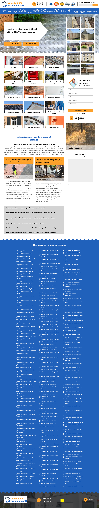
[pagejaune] (62, 500)
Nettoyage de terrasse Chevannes (73, 317)
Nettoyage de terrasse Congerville (73, 312)
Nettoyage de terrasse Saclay (24, 460)
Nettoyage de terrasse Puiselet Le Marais (49, 251)
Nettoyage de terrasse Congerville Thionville (26, 371)
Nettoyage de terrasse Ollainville (49, 293)
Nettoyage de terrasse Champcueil (73, 337)
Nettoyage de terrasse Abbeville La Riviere (73, 482)
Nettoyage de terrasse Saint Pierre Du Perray (26, 411)
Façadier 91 (4, 11)
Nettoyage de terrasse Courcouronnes (70, 294)
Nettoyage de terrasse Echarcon (73, 267)
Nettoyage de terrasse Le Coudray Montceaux (73, 301)
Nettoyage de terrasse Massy (48, 355)
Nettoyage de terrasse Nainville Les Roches (50, 301)
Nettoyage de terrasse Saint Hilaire (26, 428)
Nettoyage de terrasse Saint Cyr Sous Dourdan (26, 449)
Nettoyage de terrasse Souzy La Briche (25, 375)
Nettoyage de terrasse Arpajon (72, 473)
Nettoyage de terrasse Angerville (73, 479)
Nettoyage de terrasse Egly (71, 264)
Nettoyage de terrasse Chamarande (74, 340)
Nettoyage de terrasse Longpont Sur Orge (50, 372)
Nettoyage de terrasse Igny (48, 411)
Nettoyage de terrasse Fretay (24, 256)
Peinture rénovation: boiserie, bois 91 (22, 11)
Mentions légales (58, 505)
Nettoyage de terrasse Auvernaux (73, 461)
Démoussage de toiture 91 (63, 11)
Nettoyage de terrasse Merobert (49, 344)
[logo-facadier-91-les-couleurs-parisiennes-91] (12, 4)
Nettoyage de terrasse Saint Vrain (25, 398)
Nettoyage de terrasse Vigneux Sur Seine (26, 327)
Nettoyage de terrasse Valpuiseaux (26, 362)
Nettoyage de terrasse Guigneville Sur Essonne (49, 417)
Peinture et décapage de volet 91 (82, 11)
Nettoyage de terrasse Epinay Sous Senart (73, 260)
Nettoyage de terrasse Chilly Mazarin (74, 315)
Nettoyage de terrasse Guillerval (49, 413)
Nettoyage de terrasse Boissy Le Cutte (73, 425)
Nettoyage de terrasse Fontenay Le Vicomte (49, 461)
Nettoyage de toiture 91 (50, 11)
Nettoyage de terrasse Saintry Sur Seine (25, 406)
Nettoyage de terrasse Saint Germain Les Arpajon (26, 436)
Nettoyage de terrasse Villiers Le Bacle (25, 297)
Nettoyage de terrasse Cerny (72, 351)
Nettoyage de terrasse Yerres (24, 283)
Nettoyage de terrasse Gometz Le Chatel (49, 431)
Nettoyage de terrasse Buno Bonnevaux (72, 359)
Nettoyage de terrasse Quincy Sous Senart (26, 479)
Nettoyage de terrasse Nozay (48, 295)
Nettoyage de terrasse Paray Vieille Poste (50, 269)
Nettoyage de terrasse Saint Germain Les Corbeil (26, 431)
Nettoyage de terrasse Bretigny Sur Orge (73, 388)
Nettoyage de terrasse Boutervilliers (74, 399)
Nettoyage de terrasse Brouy (72, 370)
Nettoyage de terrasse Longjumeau (50, 376)
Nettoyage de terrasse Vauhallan (25, 348)
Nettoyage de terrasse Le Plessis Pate (50, 263)
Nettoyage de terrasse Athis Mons (73, 468)
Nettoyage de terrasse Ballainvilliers (74, 451)
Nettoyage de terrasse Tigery (24, 367)
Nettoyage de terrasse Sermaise (25, 384)
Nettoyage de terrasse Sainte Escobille (24, 445)
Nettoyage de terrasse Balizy (24, 253)
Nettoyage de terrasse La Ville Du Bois (25, 313)
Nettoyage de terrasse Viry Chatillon (26, 289)
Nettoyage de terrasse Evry (48, 480)
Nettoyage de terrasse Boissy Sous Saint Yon (73, 418)
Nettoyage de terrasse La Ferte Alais (50, 478)
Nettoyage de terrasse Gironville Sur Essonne (50, 440)
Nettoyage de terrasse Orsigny (25, 271)
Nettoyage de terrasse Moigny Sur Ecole (49, 335)
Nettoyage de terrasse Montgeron (49, 324)
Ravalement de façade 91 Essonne (76, 11)
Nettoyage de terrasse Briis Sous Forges (73, 374)
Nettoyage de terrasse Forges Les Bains (49, 447)
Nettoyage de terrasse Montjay (25, 261)
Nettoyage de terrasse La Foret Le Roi (49, 456)
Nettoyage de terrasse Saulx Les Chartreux (25, 392)
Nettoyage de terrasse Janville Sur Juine (49, 404)
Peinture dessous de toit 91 (70, 11)
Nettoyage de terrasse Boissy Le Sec (74, 422)
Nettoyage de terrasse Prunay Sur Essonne (49, 255)
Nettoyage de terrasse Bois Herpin (73, 433)
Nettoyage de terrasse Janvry (48, 401)
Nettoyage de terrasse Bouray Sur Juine (73, 407)
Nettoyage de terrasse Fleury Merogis (48, 474)
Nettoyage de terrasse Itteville (48, 408)
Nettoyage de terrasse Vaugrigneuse (26, 350)
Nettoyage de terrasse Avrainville (73, 454)
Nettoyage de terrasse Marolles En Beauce (49, 363)
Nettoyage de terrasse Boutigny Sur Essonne (73, 395)
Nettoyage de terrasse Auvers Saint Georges (73, 457)
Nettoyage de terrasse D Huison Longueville (73, 276)
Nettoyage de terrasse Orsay (48, 278)
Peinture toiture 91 (9, 11)
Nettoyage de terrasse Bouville (72, 391)
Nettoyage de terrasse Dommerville (74, 486)
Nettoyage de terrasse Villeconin (25, 316)
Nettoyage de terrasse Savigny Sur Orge (26, 388)
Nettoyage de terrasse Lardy (48, 394)
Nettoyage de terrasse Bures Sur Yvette (73, 355)
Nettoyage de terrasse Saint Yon (25, 396)
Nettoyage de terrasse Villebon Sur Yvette (26, 320)
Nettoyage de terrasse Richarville (25, 476)
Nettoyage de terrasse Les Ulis (25, 281)
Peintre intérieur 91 (95, 11)
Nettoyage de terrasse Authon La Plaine (73, 464)
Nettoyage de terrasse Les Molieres (50, 332)
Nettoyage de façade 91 (89, 11)
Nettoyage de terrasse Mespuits (49, 342)
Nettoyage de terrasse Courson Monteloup (72, 285)
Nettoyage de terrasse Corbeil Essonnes (72, 309)
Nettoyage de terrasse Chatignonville (74, 327)
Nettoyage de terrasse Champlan (73, 334)
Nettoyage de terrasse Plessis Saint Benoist (49, 260)
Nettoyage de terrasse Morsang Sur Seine (50, 306)
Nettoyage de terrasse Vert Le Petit (26, 333)
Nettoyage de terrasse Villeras (25, 274)
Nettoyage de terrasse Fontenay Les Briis (50, 465)
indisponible (40, 3)
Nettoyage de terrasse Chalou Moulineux (72, 343)
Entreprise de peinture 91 (56, 11)
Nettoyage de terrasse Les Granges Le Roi (50, 427)
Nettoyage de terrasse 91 (43, 11)
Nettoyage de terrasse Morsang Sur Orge (50, 310)
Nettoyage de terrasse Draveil (72, 269)
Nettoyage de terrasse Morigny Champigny (49, 315)
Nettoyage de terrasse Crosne (72, 282)
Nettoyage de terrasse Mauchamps (50, 352)
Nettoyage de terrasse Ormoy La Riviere (49, 282)
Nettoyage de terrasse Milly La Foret (50, 339)
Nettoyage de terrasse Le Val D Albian (25, 265)
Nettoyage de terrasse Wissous (25, 286)
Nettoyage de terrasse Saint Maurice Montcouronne (26, 420)
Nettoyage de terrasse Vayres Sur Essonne (25, 344)
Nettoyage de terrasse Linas (48, 381)
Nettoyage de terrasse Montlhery (49, 321)
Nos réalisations (13, 44)
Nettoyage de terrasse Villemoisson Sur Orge (26, 306)
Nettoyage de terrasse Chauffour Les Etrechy (74, 324)
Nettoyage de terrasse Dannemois (73, 279)
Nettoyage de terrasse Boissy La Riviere (73, 430)
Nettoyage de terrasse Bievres (72, 441)
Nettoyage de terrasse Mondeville (49, 329)
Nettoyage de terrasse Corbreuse (73, 305)
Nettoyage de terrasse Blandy (72, 439)
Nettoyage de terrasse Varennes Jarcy (25, 354)
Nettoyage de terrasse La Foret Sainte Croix (49, 452)
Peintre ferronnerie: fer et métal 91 (36, 11)
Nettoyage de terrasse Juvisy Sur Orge (49, 397)
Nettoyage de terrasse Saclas (24, 465)
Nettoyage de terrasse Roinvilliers (25, 468)
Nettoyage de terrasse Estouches (73, 252)
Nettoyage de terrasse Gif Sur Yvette (50, 444)
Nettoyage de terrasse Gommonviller (26, 259)
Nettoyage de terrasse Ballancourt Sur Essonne (73, 448)
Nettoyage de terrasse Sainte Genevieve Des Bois (24, 440)
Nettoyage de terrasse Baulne (72, 444)
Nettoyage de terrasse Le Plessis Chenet (25, 277)
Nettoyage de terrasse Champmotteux (70, 331)
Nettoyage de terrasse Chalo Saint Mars (73, 348)
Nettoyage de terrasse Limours (48, 384)
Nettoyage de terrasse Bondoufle (73, 415)
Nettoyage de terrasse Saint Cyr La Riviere (26, 454)
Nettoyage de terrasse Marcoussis (49, 366)
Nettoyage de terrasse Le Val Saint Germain (26, 358)
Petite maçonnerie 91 (15, 11)
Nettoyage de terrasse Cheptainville (74, 320)
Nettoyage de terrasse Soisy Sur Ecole (26, 381)
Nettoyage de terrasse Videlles (25, 331)
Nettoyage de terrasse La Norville (49, 298)
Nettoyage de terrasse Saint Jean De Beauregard (26, 424)
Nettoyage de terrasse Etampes (72, 250)
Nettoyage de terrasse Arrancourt (73, 471)
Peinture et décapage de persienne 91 (29, 11)
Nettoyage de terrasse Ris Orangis (26, 473)
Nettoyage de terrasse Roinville (25, 471)
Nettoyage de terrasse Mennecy (49, 349)
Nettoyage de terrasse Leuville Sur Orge (49, 388)
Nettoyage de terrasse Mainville (25, 251)
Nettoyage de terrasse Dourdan (72, 272)
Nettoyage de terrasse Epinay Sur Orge (73, 256)
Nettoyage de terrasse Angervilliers (73, 476)
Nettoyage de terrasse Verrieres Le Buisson (26, 339)
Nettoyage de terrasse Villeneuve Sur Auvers (26, 301)
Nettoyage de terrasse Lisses (48, 379)
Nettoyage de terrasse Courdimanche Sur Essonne (74, 290)
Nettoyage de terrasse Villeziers (25, 268)
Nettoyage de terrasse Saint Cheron (26, 458)
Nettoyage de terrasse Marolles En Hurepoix (49, 358)
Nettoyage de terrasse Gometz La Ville (49, 436)
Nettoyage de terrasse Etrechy (48, 483)
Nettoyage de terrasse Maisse (48, 369)
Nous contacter (31, 44)
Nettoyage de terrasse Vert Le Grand (26, 336)
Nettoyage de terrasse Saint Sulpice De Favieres (26, 402)
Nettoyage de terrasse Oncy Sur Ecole (49, 289)
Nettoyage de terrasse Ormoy (48, 286)
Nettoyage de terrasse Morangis (49, 319)
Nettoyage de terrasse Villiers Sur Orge (25, 292)
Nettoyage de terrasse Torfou (24, 364)
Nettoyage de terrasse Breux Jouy (73, 382)
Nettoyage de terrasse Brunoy (72, 367)
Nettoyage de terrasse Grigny (48, 423)
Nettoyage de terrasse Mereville (49, 347)
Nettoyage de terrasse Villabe (24, 324)
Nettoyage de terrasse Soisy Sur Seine (26, 379)
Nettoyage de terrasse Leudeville (49, 391)
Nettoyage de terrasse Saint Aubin (25, 463)
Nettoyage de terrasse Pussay (24, 483)
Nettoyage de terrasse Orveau (48, 276)
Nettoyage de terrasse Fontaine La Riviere (49, 470)
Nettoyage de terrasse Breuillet (72, 384)
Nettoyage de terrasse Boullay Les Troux (73, 411)
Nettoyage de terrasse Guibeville (49, 420)
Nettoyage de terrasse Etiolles (48, 486)
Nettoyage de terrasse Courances (73, 298)
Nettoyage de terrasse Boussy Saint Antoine (73, 402)
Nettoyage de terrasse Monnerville (50, 326)
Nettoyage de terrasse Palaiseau (49, 273)
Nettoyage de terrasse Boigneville (73, 436)
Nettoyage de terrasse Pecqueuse (49, 266)
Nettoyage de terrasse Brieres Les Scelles (73, 378)
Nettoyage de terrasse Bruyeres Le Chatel (73, 364)
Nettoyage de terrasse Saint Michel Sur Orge (26, 415)
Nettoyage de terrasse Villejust (25, 309)
